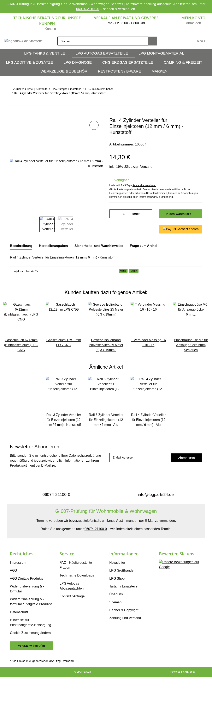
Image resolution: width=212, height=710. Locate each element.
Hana (123, 270)
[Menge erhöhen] (147, 214)
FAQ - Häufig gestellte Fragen (76, 565)
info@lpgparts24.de (156, 494)
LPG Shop (117, 578)
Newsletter (117, 562)
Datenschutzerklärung (85, 455)
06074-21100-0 (87, 9)
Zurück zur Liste (23, 89)
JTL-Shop (189, 671)
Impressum (18, 562)
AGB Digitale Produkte (26, 578)
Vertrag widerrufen (31, 646)
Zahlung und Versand (125, 618)
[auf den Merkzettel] (94, 125)
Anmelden (193, 23)
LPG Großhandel (121, 570)
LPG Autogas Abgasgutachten (72, 586)
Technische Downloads (77, 575)
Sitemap (115, 602)
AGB (13, 570)
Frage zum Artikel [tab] (143, 246)
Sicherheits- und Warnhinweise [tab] (99, 246)
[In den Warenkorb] (13, 115)
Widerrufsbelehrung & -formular (27, 589)
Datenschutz (19, 612)
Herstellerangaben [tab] (53, 246)
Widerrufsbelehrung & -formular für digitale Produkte (31, 601)
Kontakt (50, 29)
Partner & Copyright (123, 610)
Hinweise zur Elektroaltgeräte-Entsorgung (30, 622)
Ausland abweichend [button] (144, 185)
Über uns (116, 594)
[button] (172, 41)
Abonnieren (186, 458)
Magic (133, 270)
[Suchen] (152, 41)
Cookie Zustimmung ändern (30, 633)
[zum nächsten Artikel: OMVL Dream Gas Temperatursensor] (197, 101)
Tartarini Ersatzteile (123, 586)
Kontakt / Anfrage (72, 596)
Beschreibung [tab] (21, 246)
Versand (146, 166)
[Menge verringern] (114, 214)
